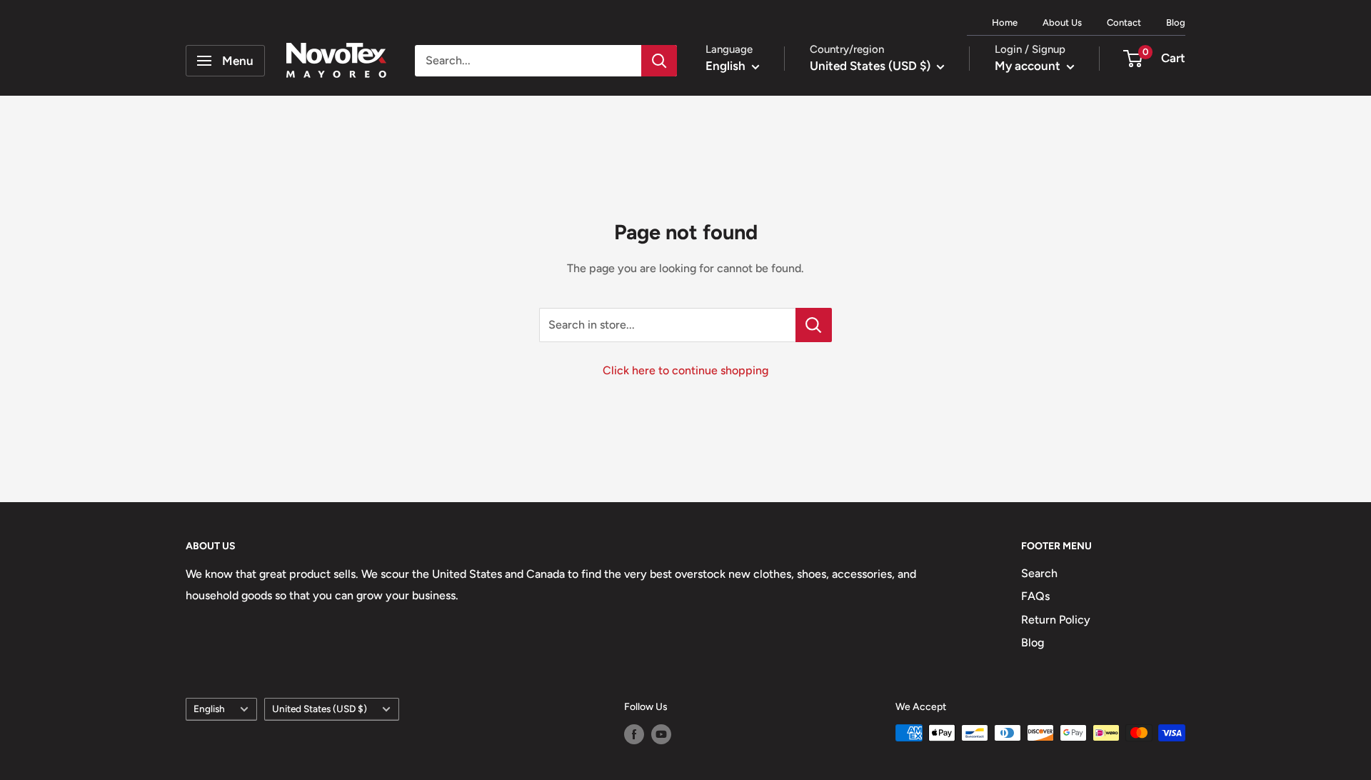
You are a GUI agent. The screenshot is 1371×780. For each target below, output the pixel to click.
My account (1029, 66)
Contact (1124, 22)
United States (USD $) (319, 708)
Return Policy (1055, 619)
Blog (1175, 22)
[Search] (659, 60)
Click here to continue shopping (685, 370)
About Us (1062, 22)
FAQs (1035, 596)
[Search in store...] (813, 325)
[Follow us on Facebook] (634, 734)
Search (1039, 573)
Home (1005, 22)
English (209, 708)
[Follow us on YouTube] (661, 734)
